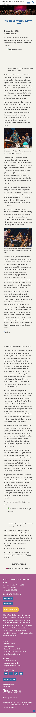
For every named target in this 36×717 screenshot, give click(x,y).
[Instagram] (16, 673)
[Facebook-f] (11, 673)
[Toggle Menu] (28, 2)
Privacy (5, 698)
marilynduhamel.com (18, 548)
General (17, 568)
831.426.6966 (12, 590)
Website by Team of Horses (11, 702)
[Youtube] (6, 673)
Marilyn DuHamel (11, 33)
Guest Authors (25, 568)
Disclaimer (13, 698)
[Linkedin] (21, 673)
